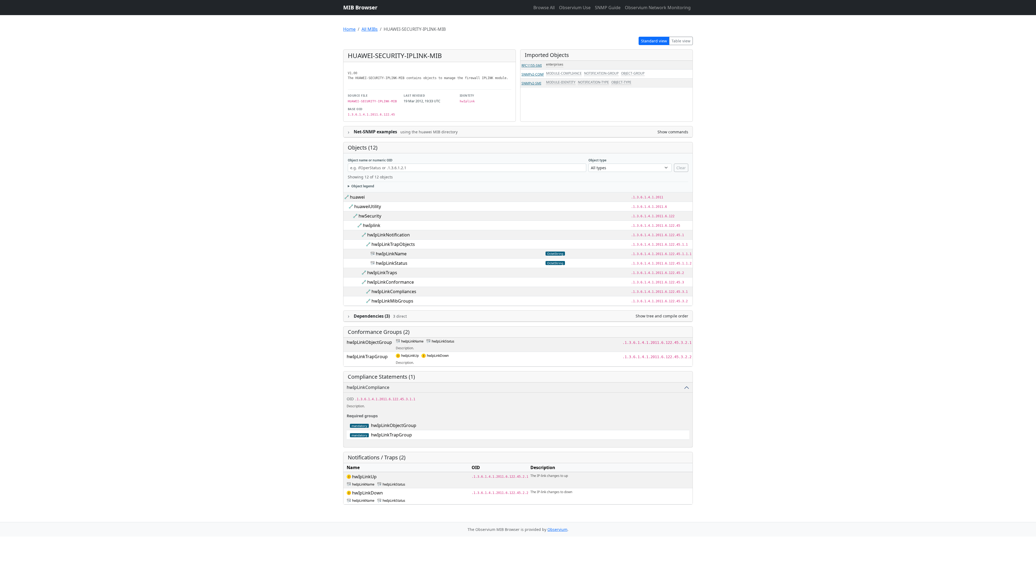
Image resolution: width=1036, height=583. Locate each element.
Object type (597, 160)
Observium (557, 529)
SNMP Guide (608, 8)
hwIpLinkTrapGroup (367, 357)
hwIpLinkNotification (388, 235)
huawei (357, 197)
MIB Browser (360, 7)
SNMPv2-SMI (531, 83)
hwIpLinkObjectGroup (369, 342)
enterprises (554, 64)
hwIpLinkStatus (391, 263)
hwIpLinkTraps (382, 273)
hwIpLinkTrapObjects (393, 244)
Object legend (362, 186)
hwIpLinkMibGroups (392, 301)
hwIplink (371, 225)
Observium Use (575, 8)
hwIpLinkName (391, 254)
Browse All (544, 8)
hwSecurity (370, 216)
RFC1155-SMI (532, 65)
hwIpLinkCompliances (394, 291)
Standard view (654, 40)
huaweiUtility (367, 206)
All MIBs (370, 29)
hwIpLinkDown (438, 355)
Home (349, 29)
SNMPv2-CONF (533, 74)
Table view (681, 40)
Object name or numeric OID (370, 160)
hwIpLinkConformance (390, 282)
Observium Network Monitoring (658, 8)
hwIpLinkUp (410, 355)
